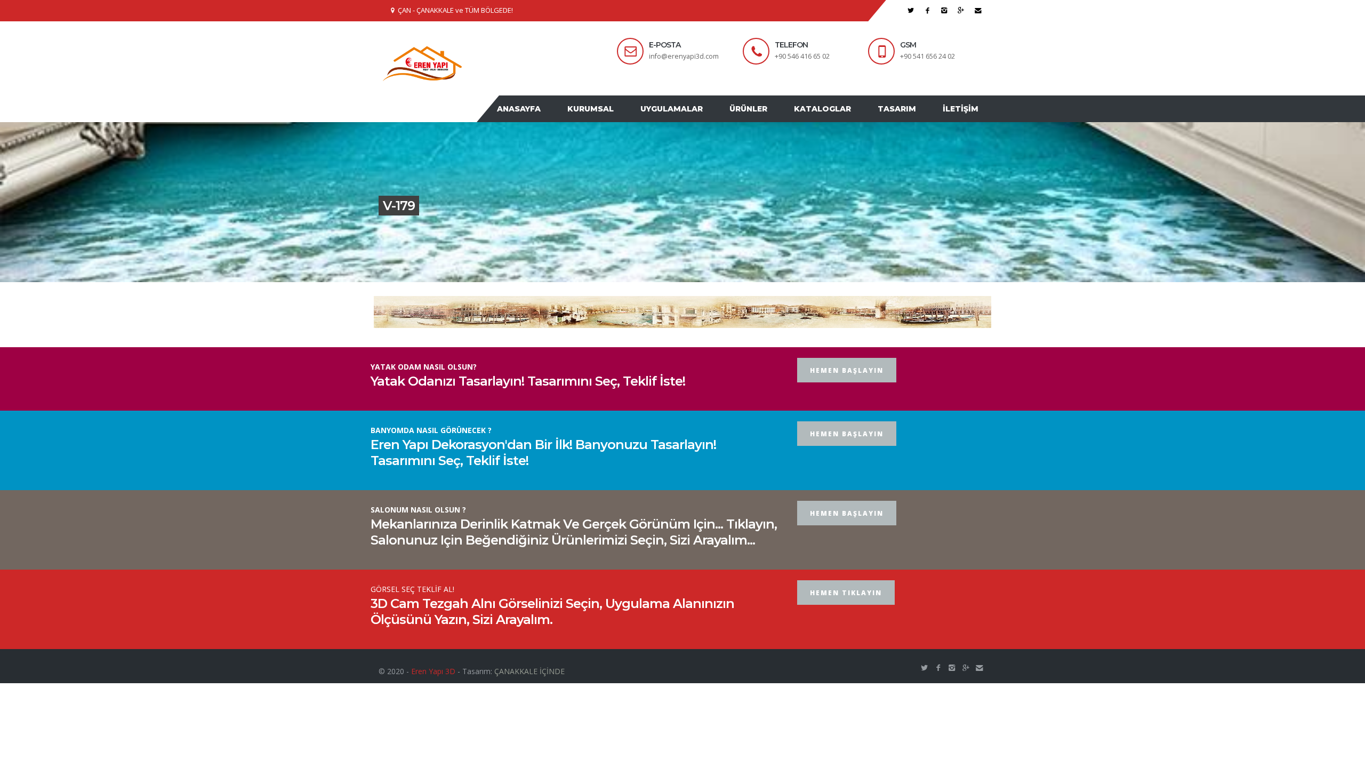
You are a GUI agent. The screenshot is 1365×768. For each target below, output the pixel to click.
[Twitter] (911, 10)
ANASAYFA (553, 119)
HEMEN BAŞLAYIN (847, 390)
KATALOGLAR (835, 119)
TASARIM (905, 119)
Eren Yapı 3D (433, 691)
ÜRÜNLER (767, 119)
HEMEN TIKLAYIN (846, 613)
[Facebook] (927, 10)
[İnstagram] (944, 10)
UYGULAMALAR (695, 119)
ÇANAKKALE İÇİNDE (529, 691)
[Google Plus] (961, 10)
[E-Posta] (978, 10)
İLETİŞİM (963, 119)
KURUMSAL (620, 119)
